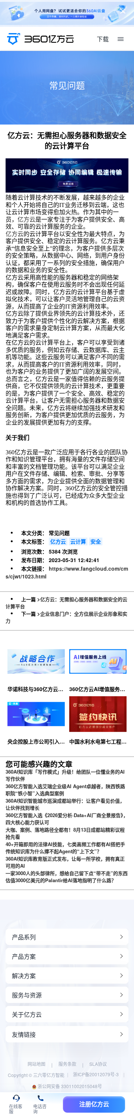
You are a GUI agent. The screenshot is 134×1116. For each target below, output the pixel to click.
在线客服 (15, 1108)
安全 (95, 541)
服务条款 (67, 1064)
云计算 (78, 541)
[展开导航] (120, 39)
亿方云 (26, 219)
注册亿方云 (94, 1104)
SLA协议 (98, 1064)
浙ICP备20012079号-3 (96, 1074)
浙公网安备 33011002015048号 (69, 1086)
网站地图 (36, 1064)
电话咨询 (40, 1108)
